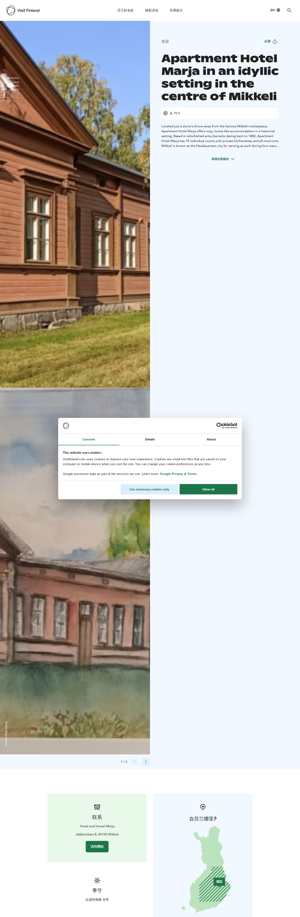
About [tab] (211, 439)
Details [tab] (150, 439)
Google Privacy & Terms (178, 473)
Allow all (208, 489)
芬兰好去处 (125, 10)
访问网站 (97, 846)
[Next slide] (146, 762)
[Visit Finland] (23, 10)
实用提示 (176, 10)
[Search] (289, 10)
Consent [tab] (89, 439)
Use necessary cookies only (149, 489)
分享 (267, 41)
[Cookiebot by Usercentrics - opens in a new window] (219, 426)
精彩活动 (151, 10)
